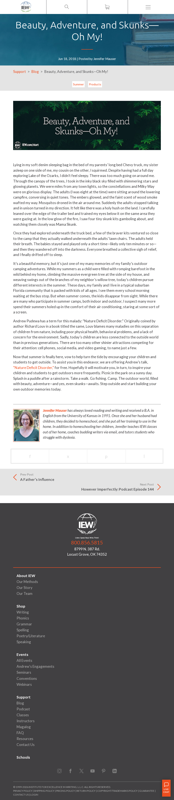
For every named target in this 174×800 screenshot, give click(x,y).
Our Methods (27, 581)
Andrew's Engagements (35, 666)
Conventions (27, 678)
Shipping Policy (44, 790)
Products (95, 84)
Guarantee (147, 790)
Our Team (24, 593)
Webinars (24, 684)
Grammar (24, 624)
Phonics (23, 618)
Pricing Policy (65, 790)
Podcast (23, 709)
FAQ (20, 732)
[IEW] (26, 7)
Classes (23, 715)
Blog (35, 71)
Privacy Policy (22, 790)
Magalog (24, 727)
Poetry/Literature (31, 636)
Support (19, 71)
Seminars (24, 672)
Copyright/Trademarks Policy (117, 790)
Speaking (24, 642)
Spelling (23, 630)
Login (34, 794)
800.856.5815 (87, 542)
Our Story (24, 587)
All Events (24, 660)
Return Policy (86, 790)
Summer (78, 84)
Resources (25, 738)
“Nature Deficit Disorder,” (33, 367)
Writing (23, 612)
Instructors (26, 721)
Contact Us (26, 744)
